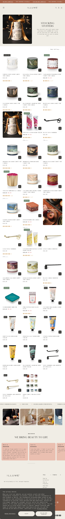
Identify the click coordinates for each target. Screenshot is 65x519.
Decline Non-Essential (43, 513)
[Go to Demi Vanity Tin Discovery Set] (32, 383)
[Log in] (58, 7)
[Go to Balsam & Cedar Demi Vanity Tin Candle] (32, 62)
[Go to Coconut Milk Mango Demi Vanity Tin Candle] (32, 179)
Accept (26, 513)
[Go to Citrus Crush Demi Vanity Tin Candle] (12, 208)
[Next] (59, 417)
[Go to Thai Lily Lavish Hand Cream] (32, 121)
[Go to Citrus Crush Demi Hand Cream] (52, 324)
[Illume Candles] (13, 475)
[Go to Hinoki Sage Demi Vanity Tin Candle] (52, 150)
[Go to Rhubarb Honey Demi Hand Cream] (12, 353)
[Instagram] (57, 502)
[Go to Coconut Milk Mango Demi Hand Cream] (52, 295)
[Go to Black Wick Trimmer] (52, 121)
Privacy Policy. (42, 508)
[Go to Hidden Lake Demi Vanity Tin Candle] (12, 150)
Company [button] (55, 475)
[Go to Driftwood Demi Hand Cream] (12, 324)
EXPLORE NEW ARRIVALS (6, 1)
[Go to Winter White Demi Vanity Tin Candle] (12, 62)
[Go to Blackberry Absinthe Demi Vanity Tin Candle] (32, 92)
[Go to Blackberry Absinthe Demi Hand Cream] (32, 353)
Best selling (55, 49)
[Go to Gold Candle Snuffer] (52, 237)
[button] (4, 8)
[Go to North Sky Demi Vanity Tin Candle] (52, 92)
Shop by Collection (46, 479)
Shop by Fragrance (45, 482)
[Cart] (61, 8)
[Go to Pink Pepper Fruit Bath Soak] (32, 295)
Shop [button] (44, 475)
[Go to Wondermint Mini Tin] (12, 295)
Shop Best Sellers (45, 486)
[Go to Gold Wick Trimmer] (12, 237)
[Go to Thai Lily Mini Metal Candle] (12, 179)
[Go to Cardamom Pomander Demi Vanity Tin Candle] (52, 62)
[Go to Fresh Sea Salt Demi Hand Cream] (32, 324)
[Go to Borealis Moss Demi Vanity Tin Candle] (32, 266)
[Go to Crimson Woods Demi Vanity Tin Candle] (52, 179)
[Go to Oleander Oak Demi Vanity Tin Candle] (12, 266)
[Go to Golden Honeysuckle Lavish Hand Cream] (32, 237)
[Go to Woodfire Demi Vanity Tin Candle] (12, 92)
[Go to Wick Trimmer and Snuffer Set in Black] (52, 353)
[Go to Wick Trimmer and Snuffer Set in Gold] (12, 383)
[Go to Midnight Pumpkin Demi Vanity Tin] (32, 150)
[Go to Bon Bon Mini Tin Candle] (32, 208)
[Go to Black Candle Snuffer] (52, 266)
